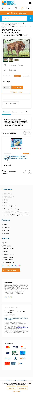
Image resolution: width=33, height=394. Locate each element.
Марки (21, 23)
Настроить (16, 391)
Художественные (6, 24)
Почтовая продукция (13, 23)
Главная (4, 23)
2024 (13, 24)
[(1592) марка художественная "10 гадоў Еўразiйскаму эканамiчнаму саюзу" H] (16, 149)
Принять (11, 388)
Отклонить (22, 388)
